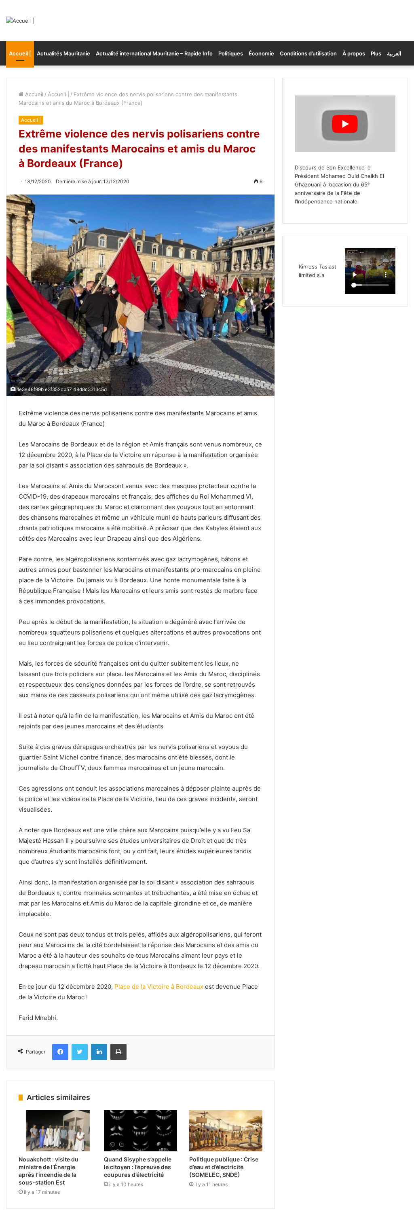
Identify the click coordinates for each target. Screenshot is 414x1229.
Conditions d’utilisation (308, 53)
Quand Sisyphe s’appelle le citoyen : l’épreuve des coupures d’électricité (137, 1167)
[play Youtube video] (345, 123)
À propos (353, 53)
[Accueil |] (20, 20)
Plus (376, 53)
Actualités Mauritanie (63, 53)
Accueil (33, 94)
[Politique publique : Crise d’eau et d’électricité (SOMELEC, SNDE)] (225, 1130)
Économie (261, 53)
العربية (394, 53)
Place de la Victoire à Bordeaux (158, 986)
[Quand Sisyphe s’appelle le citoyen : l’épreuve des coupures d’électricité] (140, 1130)
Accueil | (20, 53)
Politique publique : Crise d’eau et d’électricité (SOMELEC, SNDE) (223, 1167)
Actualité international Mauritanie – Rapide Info (154, 53)
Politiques (230, 53)
